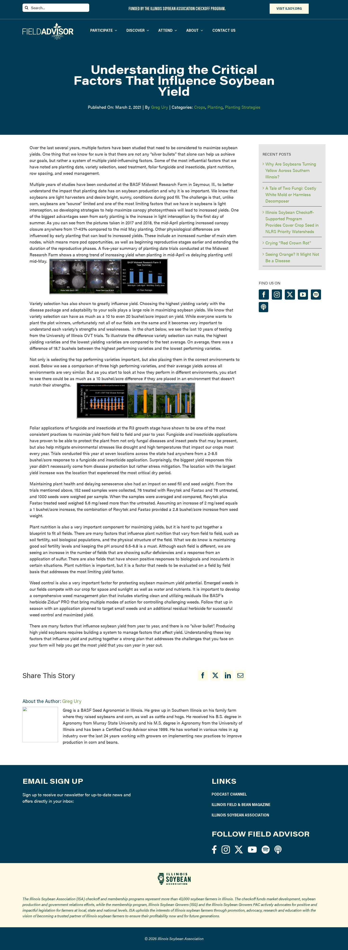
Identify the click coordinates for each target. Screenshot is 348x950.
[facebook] (214, 849)
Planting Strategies (242, 107)
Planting (215, 107)
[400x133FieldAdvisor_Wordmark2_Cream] (47, 25)
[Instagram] (277, 294)
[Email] (240, 675)
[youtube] (252, 849)
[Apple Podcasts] (263, 307)
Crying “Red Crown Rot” (288, 243)
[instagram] (226, 849)
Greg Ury (159, 107)
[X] (215, 675)
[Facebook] (202, 675)
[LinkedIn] (228, 675)
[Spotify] (316, 294)
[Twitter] (290, 294)
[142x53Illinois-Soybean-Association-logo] (174, 875)
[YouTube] (303, 294)
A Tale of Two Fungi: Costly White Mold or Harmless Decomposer (290, 194)
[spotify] (266, 849)
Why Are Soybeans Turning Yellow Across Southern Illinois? (290, 170)
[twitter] (239, 849)
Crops (199, 107)
